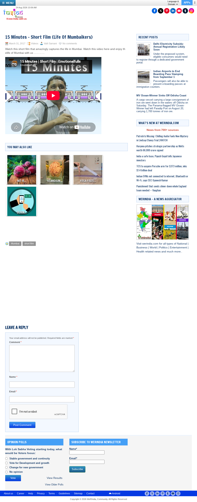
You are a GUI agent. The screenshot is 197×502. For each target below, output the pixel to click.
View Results (54, 478)
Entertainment (179, 247)
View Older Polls (54, 484)
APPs (187, 2)
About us (8, 493)
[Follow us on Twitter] (160, 10)
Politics (163, 247)
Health (140, 251)
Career (20, 493)
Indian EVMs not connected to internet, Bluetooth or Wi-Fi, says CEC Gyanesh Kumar (162, 178)
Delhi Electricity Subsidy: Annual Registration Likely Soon (169, 46)
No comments (70, 43)
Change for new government (26, 467)
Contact (90, 493)
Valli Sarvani (50, 43)
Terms (51, 493)
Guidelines (64, 493)
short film (29, 243)
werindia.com (150, 243)
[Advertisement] (75, 227)
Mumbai (15, 243)
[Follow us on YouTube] (179, 10)
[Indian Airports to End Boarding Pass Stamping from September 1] (143, 77)
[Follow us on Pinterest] (166, 10)
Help (30, 493)
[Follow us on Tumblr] (185, 10)
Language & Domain (173, 2)
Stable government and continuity (29, 458)
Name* (73, 448)
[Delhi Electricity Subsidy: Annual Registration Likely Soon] (143, 49)
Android (116, 493)
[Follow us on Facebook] (154, 10)
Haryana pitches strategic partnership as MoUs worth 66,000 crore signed (160, 148)
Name (13, 377)
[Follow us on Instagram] (191, 10)
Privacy (41, 493)
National (182, 243)
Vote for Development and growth (29, 463)
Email (13, 391)
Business (142, 247)
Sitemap (78, 493)
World (154, 247)
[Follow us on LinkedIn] (173, 10)
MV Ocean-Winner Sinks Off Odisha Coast (161, 95)
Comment (15, 342)
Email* (73, 458)
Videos (34, 43)
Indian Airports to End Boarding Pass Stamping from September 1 (168, 74)
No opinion (16, 471)
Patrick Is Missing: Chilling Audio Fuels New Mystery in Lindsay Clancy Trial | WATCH (162, 138)
